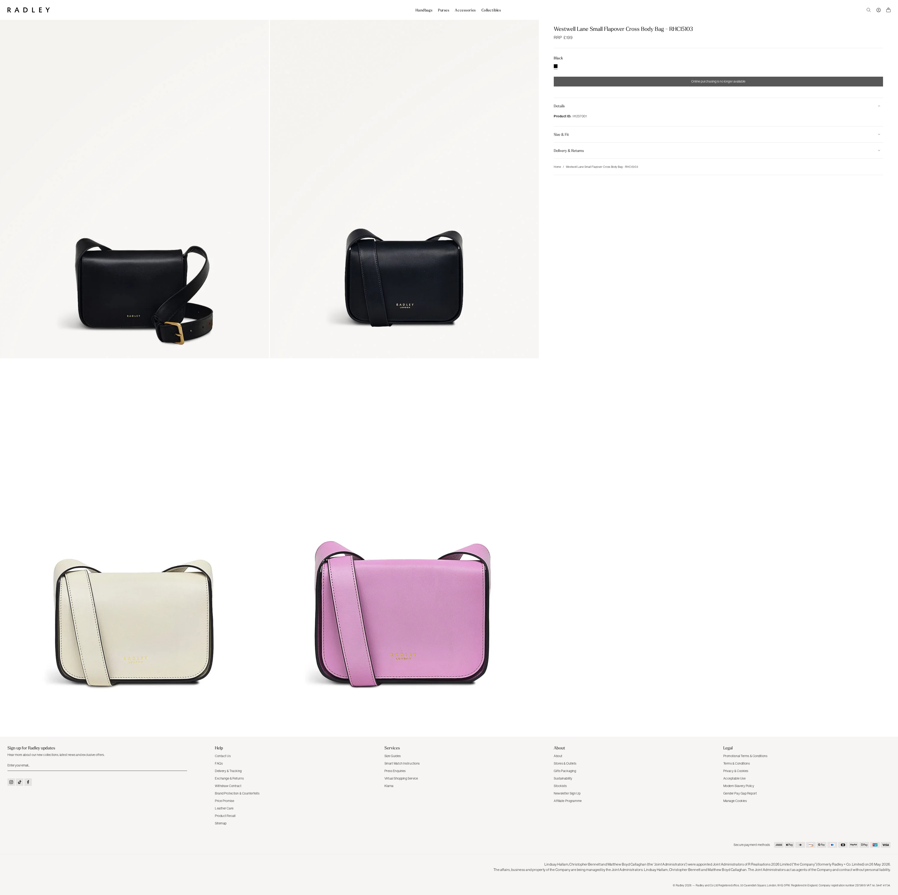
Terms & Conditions (736, 763)
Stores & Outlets (565, 763)
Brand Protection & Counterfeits (237, 793)
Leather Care (224, 808)
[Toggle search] (869, 10)
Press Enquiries (395, 771)
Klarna (389, 786)
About (558, 756)
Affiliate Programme (568, 801)
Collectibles (491, 10)
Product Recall (225, 816)
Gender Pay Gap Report (740, 793)
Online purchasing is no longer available (718, 81)
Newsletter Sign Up (567, 793)
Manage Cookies (735, 801)
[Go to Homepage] (28, 9)
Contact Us (223, 756)
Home (557, 167)
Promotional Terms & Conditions (745, 756)
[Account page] (878, 10)
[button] (718, 106)
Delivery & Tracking (228, 771)
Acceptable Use (734, 778)
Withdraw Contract (228, 786)
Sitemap (221, 823)
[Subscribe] (183, 765)
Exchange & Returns (229, 778)
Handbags (424, 10)
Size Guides (392, 756)
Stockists (560, 786)
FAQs (219, 763)
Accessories (465, 10)
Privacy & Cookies (736, 771)
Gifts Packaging (565, 771)
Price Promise (224, 801)
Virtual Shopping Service (401, 778)
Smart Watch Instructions (402, 763)
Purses (443, 10)
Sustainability (563, 778)
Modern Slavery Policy (738, 786)
